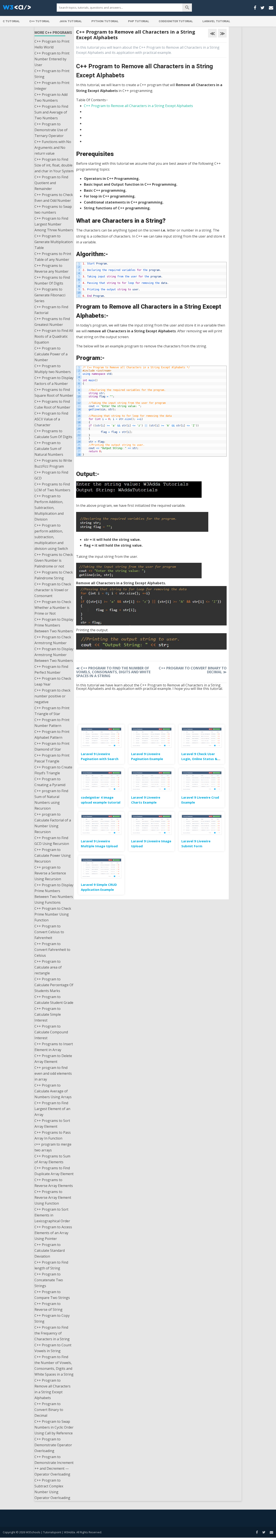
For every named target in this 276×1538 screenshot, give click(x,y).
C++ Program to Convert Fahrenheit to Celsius (52, 949)
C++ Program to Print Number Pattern (51, 722)
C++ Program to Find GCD (51, 475)
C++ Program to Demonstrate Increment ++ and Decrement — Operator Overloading (54, 1465)
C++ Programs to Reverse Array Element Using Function (52, 1197)
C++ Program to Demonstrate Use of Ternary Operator (50, 130)
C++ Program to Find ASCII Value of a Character (51, 419)
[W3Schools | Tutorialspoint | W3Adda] (17, 8)
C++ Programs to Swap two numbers (53, 209)
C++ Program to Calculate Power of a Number (50, 354)
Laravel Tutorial (216, 21)
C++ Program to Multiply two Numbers (52, 369)
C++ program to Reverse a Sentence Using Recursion (50, 873)
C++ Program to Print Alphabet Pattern (51, 734)
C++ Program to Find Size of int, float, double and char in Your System (54, 165)
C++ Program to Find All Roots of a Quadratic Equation (53, 336)
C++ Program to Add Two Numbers (50, 97)
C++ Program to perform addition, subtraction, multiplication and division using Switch (51, 537)
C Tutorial (11, 21)
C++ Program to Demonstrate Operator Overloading (53, 1445)
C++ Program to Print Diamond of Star (51, 746)
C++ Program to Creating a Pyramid (49, 782)
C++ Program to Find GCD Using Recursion (51, 840)
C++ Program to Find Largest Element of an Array (52, 1109)
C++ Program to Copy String (52, 1318)
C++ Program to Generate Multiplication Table (53, 242)
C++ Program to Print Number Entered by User (51, 59)
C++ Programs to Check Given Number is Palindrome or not (53, 560)
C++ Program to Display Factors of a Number (53, 380)
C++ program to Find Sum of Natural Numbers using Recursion (51, 799)
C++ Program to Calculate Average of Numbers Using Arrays (53, 1091)
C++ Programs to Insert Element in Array (53, 1047)
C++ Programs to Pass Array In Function (52, 1135)
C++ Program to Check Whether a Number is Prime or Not (52, 607)
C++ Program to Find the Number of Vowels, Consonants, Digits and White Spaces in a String (54, 1365)
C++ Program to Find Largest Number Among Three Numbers (53, 224)
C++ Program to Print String (51, 73)
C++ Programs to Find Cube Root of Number (52, 404)
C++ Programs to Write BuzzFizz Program (53, 463)
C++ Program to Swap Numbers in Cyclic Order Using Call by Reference (54, 1427)
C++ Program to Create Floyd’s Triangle (53, 770)
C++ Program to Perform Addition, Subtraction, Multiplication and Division (49, 508)
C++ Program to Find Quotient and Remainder (51, 183)
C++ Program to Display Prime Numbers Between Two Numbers (53, 625)
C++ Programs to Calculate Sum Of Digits (53, 434)
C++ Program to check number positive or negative (52, 696)
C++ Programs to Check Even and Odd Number (53, 197)
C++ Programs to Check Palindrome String (53, 575)
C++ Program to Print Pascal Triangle (51, 758)
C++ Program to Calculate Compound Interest (51, 1032)
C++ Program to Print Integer (51, 85)
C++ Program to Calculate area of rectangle (48, 967)
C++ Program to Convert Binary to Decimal (48, 1409)
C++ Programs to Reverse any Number (51, 268)
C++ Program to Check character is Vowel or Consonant (52, 590)
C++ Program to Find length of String (51, 1265)
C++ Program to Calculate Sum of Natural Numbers (48, 448)
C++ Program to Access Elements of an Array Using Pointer (53, 1233)
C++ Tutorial (39, 21)
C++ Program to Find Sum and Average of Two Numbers (51, 112)
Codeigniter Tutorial (176, 21)
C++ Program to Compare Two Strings (52, 1294)
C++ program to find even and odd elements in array (53, 1073)
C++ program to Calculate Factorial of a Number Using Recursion (52, 823)
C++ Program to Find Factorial (51, 310)
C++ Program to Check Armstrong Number (52, 640)
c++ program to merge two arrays (52, 1147)
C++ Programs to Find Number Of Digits (52, 280)
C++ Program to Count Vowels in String (52, 1348)
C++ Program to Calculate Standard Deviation (49, 1250)
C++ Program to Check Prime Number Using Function (52, 914)
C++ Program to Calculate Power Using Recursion (52, 855)
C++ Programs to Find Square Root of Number (53, 392)
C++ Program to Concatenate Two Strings (48, 1280)
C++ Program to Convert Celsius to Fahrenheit (49, 932)
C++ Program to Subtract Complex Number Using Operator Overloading (52, 1489)
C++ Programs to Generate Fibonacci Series (49, 295)
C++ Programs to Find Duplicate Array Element (54, 1171)
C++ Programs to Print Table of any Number (52, 256)
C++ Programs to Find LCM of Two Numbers (52, 487)
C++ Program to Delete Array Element (53, 1058)
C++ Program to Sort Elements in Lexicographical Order (52, 1215)
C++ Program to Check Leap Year (52, 681)
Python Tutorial (105, 21)
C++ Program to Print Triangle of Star (51, 711)
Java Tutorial (70, 21)
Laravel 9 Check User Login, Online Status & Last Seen (199, 759)
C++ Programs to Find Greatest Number (52, 321)
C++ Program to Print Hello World (51, 44)
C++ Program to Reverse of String (48, 1306)
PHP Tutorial (138, 21)
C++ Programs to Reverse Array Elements (53, 1182)
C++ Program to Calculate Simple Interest (47, 1014)
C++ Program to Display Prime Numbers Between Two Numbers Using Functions (53, 894)
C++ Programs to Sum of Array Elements (52, 1159)
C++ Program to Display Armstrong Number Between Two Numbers (53, 655)
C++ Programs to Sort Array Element (52, 1123)
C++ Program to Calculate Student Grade (53, 999)
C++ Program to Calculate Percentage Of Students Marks (53, 985)
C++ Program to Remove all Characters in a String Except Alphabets (52, 1389)
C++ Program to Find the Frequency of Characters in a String (52, 1333)
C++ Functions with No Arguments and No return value (52, 147)
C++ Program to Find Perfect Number (51, 669)
